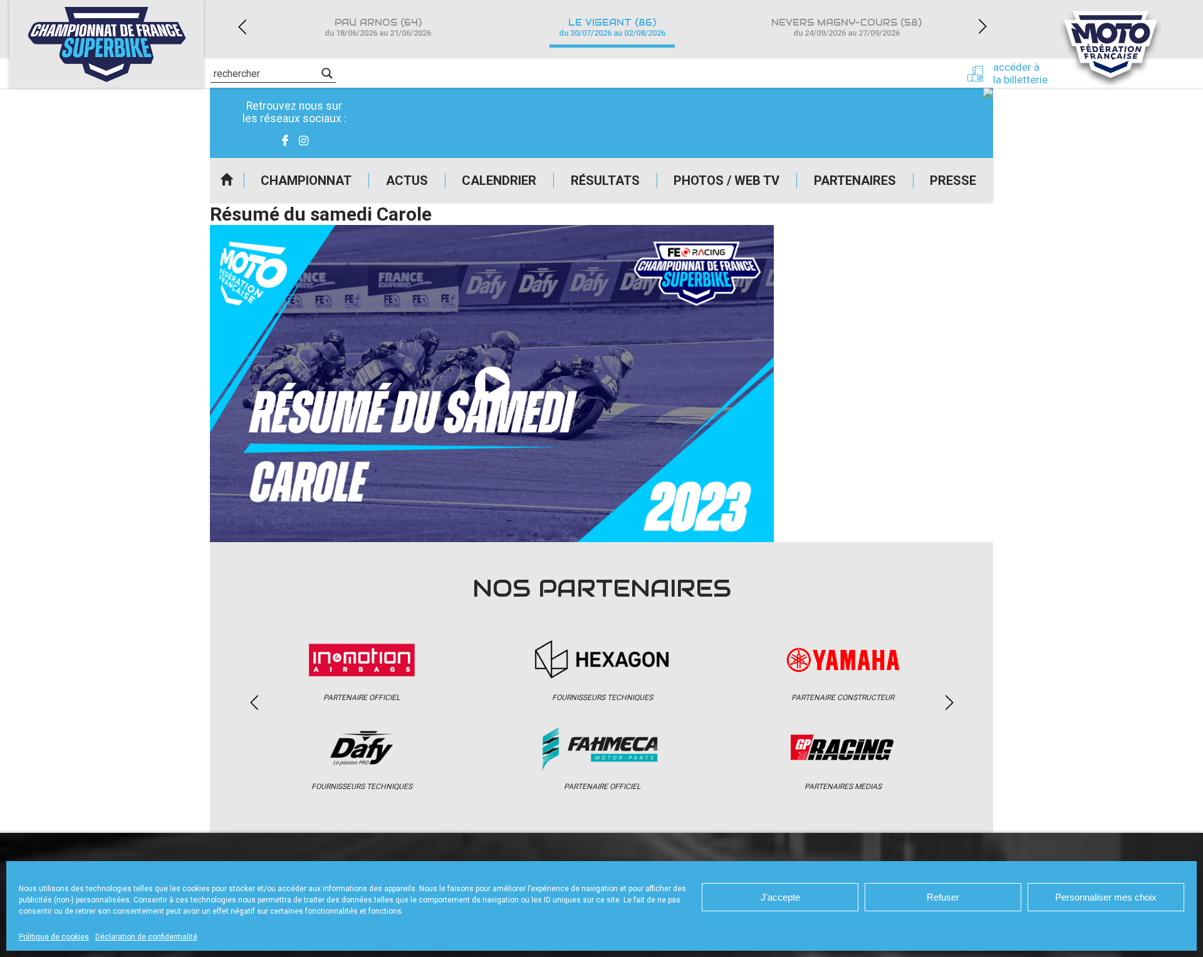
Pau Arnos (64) (378, 27)
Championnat (306, 180)
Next (982, 26)
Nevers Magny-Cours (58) (846, 27)
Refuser (943, 897)
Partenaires (855, 180)
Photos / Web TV (726, 180)
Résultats (605, 180)
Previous (242, 26)
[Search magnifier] (327, 73)
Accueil (227, 180)
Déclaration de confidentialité (146, 937)
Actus (407, 180)
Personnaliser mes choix (1106, 897)
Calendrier (499, 180)
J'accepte (780, 897)
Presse (953, 180)
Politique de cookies (54, 937)
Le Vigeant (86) (612, 27)
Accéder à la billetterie (1020, 73)
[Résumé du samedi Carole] (492, 383)
